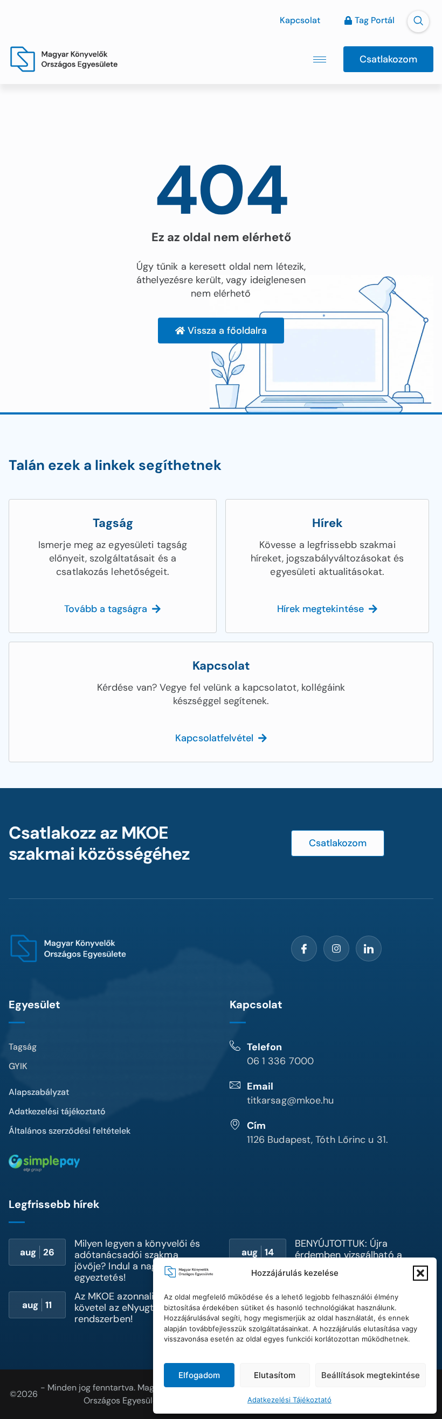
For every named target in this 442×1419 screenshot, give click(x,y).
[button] (420, 1273)
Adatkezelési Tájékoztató (289, 1399)
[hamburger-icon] (320, 59)
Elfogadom (199, 1375)
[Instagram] (336, 948)
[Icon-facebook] (304, 948)
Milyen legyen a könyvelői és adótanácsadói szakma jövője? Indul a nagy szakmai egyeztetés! (138, 1260)
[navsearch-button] (418, 21)
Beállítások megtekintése (370, 1375)
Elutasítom (274, 1375)
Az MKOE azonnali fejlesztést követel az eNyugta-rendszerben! (138, 1307)
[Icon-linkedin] (369, 948)
